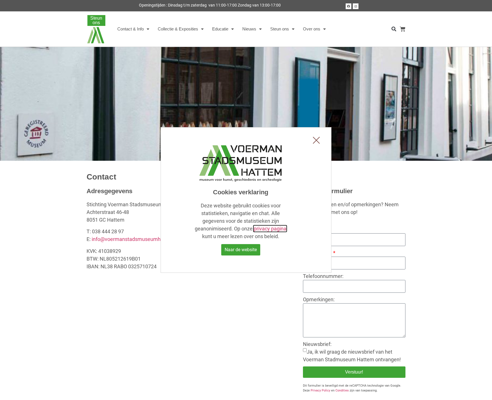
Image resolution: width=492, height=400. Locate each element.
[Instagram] (355, 6)
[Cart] (402, 29)
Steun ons (279, 28)
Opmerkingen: (319, 299)
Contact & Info (130, 28)
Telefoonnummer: (323, 276)
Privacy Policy (320, 390)
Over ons (311, 28)
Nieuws (249, 28)
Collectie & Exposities (178, 28)
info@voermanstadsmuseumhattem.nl (136, 239)
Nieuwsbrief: (317, 344)
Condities (342, 390)
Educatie (220, 28)
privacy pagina (270, 229)
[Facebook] (348, 6)
